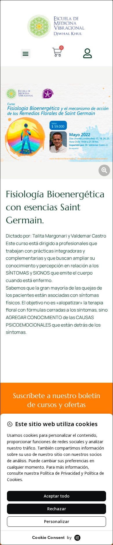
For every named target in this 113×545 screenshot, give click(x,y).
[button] (25, 53)
